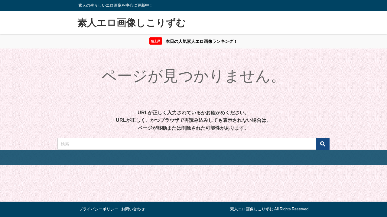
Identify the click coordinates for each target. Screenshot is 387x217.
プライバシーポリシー (98, 209)
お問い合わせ (133, 209)
